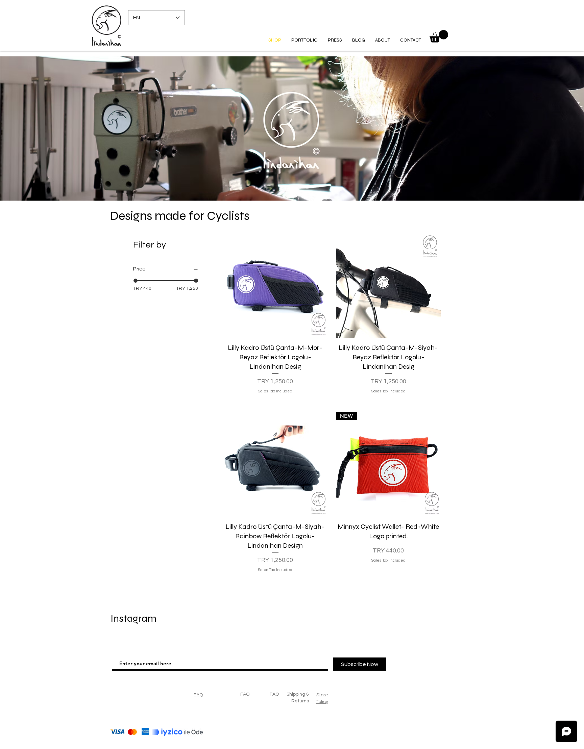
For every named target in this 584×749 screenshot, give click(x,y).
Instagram (133, 618)
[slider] (135, 281)
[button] (439, 36)
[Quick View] (275, 285)
